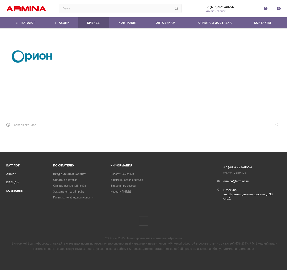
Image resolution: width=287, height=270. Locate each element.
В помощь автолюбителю (127, 179)
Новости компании (122, 174)
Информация (121, 165)
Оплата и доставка (65, 179)
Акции (11, 174)
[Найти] (176, 8)
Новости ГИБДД (121, 191)
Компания (14, 190)
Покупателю (63, 165)
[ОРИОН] (31, 56)
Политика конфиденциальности (73, 197)
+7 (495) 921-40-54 (219, 7)
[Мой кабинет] (252, 9)
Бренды (13, 182)
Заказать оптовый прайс (68, 191)
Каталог (13, 165)
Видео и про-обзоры (123, 185)
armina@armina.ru (236, 181)
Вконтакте (143, 221)
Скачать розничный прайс (69, 185)
